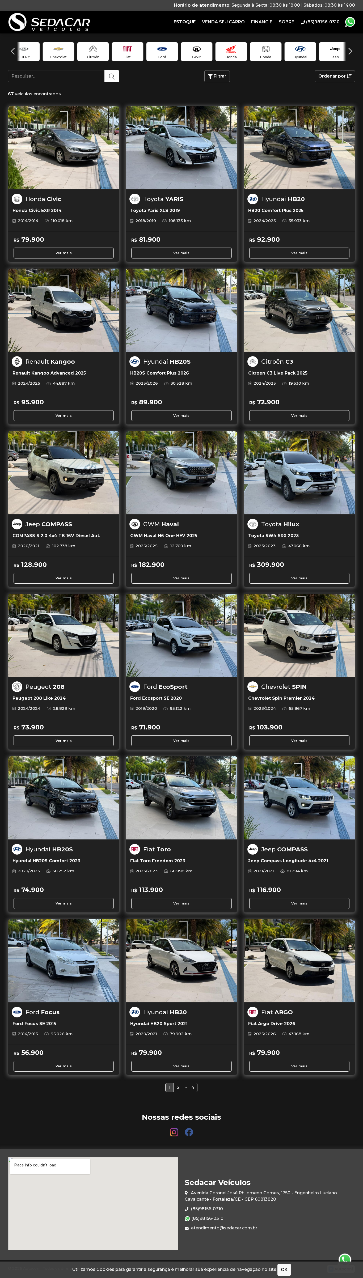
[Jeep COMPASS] (63, 473)
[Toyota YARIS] (181, 147)
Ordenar (332, 76)
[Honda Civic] (63, 147)
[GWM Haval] (181, 473)
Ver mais (64, 253)
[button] (12, 51)
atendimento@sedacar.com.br (223, 1227)
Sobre (286, 21)
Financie (261, 21)
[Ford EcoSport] (181, 635)
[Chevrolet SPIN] (299, 635)
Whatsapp (350, 22)
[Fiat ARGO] (299, 961)
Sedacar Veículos (61, 22)
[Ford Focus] (63, 961)
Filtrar (219, 76)
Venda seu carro (223, 21)
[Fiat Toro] (181, 798)
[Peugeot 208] (63, 635)
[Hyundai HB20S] (181, 310)
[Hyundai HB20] (299, 147)
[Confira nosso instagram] (174, 1129)
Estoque (185, 21)
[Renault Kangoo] (63, 310)
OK (284, 1269)
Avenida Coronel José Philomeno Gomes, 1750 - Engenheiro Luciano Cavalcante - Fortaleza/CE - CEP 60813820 (261, 1196)
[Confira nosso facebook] (189, 1129)
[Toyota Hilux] (299, 473)
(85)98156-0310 (206, 1208)
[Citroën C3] (299, 310)
